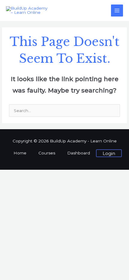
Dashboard (78, 153)
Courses (46, 153)
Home (20, 153)
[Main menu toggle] (117, 11)
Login (109, 153)
